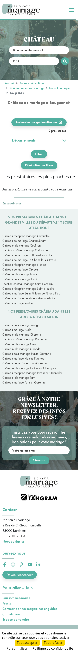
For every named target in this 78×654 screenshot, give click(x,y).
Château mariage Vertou (17, 303)
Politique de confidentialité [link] (52, 648)
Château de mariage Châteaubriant (24, 241)
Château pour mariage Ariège (20, 325)
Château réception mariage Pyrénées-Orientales (32, 373)
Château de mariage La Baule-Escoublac (27, 255)
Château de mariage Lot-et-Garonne (25, 363)
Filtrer (39, 154)
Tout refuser (53, 642)
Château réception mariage (27, 88)
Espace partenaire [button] (15, 619)
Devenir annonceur (20, 574)
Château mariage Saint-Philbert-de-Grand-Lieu (31, 293)
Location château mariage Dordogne (25, 339)
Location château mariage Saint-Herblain (27, 284)
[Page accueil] (21, 10)
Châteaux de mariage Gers (19, 344)
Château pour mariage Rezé (19, 279)
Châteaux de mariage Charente (22, 334)
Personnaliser (17, 648)
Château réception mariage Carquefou (26, 236)
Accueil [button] (10, 83)
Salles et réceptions (31, 83)
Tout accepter (27, 642)
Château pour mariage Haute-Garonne (26, 354)
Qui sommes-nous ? (16, 598)
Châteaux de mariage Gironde (21, 349)
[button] (4, 564)
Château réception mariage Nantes (24, 265)
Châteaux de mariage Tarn (18, 378)
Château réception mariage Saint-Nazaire (28, 288)
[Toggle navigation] (71, 10)
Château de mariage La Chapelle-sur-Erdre (29, 260)
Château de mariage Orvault (20, 269)
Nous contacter (13, 541)
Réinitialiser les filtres (39, 165)
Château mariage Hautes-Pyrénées (24, 358)
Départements (24, 140)
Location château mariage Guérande (25, 250)
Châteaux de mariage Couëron (21, 245)
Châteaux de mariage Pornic (20, 274)
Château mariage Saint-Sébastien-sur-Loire (28, 298)
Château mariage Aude (16, 330)
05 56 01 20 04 (13, 536)
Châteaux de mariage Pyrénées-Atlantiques (29, 368)
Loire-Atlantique (59, 88)
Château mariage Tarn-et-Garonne (24, 382)
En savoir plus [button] (11, 203)
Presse (6, 603)
